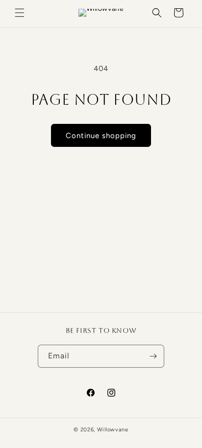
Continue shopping (101, 135)
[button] (19, 13)
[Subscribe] (153, 356)
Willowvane (112, 429)
